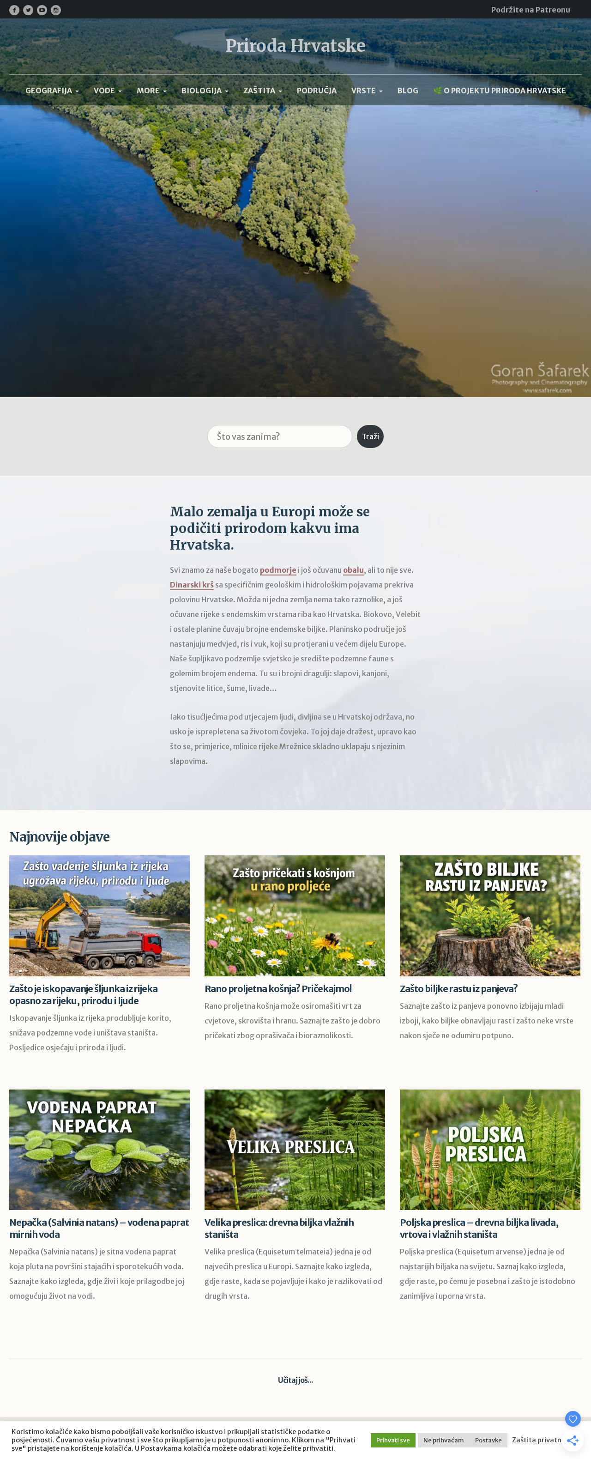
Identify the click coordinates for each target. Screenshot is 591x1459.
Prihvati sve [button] (393, 1440)
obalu (353, 570)
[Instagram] (56, 10)
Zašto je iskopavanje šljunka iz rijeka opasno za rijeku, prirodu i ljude (83, 994)
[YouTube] (42, 10)
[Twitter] (28, 10)
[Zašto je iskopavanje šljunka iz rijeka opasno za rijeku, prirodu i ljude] (99, 915)
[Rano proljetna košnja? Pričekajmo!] (295, 915)
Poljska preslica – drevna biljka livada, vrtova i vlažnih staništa (479, 1228)
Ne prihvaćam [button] (443, 1440)
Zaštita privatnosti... (545, 1440)
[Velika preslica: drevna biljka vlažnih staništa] (295, 1150)
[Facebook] (14, 10)
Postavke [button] (488, 1440)
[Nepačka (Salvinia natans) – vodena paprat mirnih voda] (99, 1150)
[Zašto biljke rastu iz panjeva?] (490, 915)
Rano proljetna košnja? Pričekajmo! (278, 988)
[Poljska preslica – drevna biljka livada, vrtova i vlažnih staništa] (490, 1150)
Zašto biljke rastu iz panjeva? (459, 988)
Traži (370, 436)
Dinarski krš (192, 584)
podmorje (278, 570)
